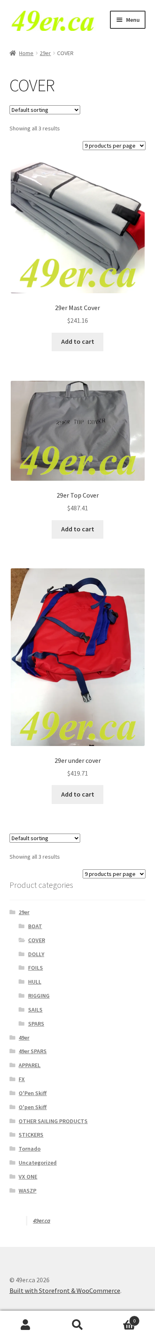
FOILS (35, 967)
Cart (119, 1318)
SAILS (35, 1009)
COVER (36, 940)
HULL (34, 981)
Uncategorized (38, 1162)
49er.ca (41, 1220)
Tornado (30, 1148)
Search (77, 1325)
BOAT (35, 926)
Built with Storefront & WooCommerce (65, 1290)
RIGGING (39, 995)
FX (22, 1079)
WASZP (27, 1190)
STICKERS (31, 1134)
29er (45, 53)
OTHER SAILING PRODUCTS (53, 1121)
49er (24, 1037)
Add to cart (77, 341)
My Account (26, 1325)
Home (26, 53)
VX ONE (28, 1176)
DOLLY (36, 954)
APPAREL (30, 1065)
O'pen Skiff (33, 1107)
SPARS (36, 1023)
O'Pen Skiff (33, 1093)
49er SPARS (33, 1051)
